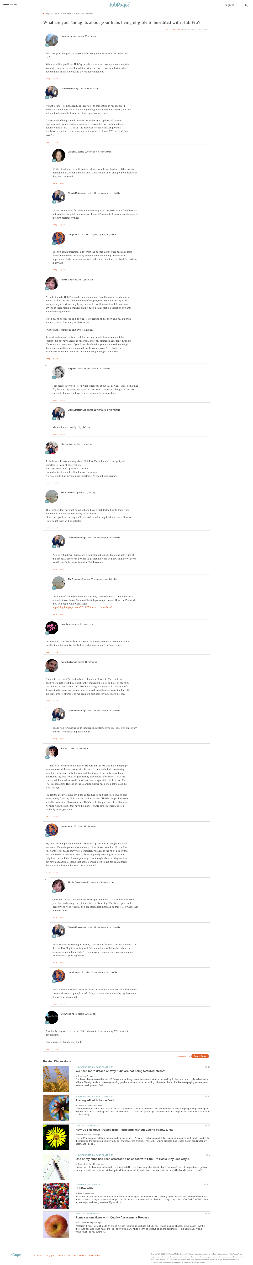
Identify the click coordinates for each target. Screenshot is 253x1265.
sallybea (72, 368)
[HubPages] (119, 5)
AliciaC (64, 748)
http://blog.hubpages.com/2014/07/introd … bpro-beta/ (82, 607)
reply (48, 79)
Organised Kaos (69, 1014)
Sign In (229, 5)
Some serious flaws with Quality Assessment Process (112, 1217)
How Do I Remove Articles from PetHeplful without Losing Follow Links (124, 1129)
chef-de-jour (67, 444)
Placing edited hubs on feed (95, 1100)
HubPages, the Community (89, 1184)
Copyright (49, 1255)
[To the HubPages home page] (13, 1255)
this (109, 152)
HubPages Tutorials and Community (94, 1067)
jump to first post (184, 1056)
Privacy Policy (79, 1255)
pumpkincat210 (75, 234)
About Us (37, 1255)
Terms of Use (63, 1255)
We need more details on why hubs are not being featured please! (120, 1071)
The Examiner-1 (68, 493)
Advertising (94, 1255)
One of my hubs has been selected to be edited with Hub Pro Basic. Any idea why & (132, 1159)
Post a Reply (200, 1056)
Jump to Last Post (173, 29)
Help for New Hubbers (87, 1126)
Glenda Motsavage (70, 88)
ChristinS (72, 152)
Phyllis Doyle (67, 280)
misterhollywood (69, 662)
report (55, 79)
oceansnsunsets (69, 36)
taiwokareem (67, 624)
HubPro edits (84, 1188)
